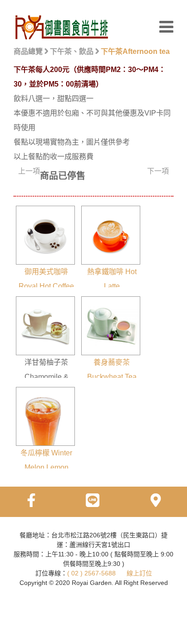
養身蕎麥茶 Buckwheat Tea (112, 369)
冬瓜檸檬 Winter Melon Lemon (46, 460)
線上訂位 (139, 573)
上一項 (29, 171)
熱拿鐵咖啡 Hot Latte (112, 279)
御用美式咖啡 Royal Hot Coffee (46, 279)
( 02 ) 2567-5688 (91, 573)
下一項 (158, 171)
